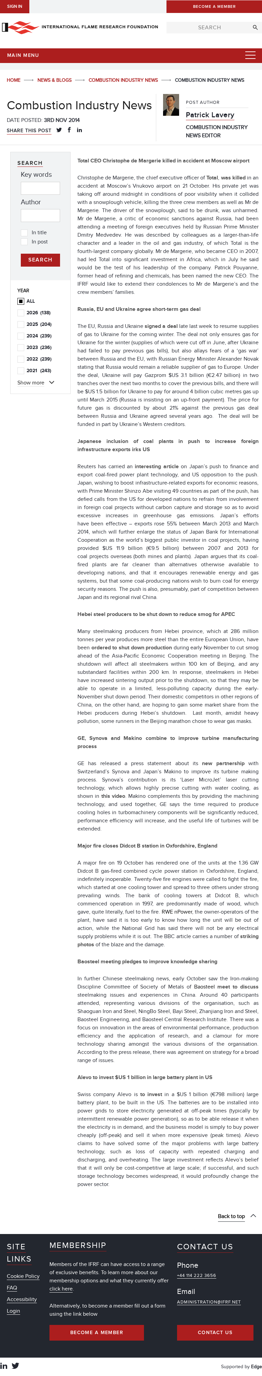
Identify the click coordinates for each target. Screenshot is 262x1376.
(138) (38, 313)
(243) (39, 371)
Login (13, 1311)
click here (61, 1288)
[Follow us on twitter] (15, 1366)
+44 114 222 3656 (196, 1275)
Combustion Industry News (124, 80)
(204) (39, 324)
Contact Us (215, 1332)
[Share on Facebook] (69, 130)
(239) (39, 336)
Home (14, 80)
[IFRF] (80, 26)
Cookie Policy (23, 1276)
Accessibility (22, 1299)
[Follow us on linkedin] (4, 1366)
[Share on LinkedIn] (79, 130)
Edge (256, 1367)
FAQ (12, 1287)
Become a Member (96, 1332)
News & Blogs (55, 80)
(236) (39, 347)
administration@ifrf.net (209, 1302)
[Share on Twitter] (59, 130)
